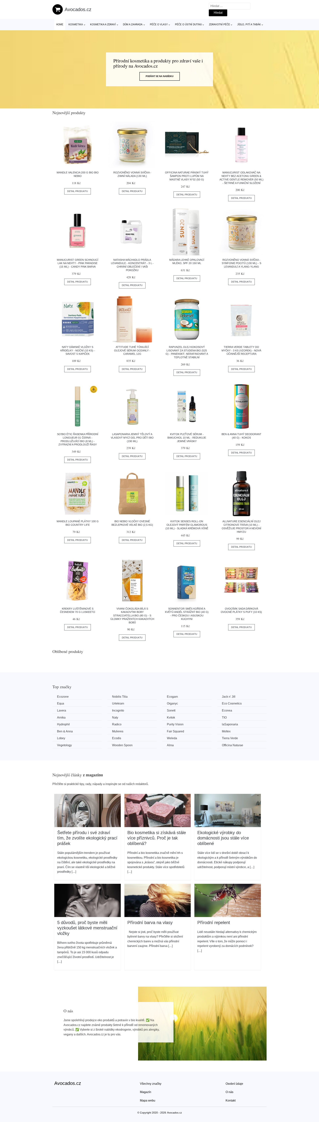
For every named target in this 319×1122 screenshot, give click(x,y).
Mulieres (117, 731)
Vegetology (64, 745)
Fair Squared (175, 731)
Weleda (172, 738)
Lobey (61, 738)
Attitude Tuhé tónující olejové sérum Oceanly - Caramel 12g (132, 350)
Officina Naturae (232, 745)
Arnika (61, 717)
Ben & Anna (65, 731)
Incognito (118, 710)
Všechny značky (150, 1083)
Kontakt (231, 1100)
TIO (224, 717)
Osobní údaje (234, 1083)
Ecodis (116, 738)
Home (59, 24)
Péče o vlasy (159, 24)
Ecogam (172, 696)
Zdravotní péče (219, 24)
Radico (116, 724)
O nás (229, 1092)
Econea (227, 710)
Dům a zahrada (133, 24)
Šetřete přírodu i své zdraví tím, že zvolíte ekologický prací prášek (87, 838)
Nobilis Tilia (120, 696)
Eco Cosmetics (232, 703)
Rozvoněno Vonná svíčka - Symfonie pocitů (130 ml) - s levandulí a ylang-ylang (241, 263)
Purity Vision (175, 724)
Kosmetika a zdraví (103, 24)
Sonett (171, 710)
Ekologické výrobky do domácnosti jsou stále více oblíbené (223, 838)
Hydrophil (63, 724)
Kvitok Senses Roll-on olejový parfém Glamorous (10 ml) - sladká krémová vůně (186, 525)
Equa (60, 703)
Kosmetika (75, 24)
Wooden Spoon (122, 745)
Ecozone (63, 696)
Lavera (61, 710)
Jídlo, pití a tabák (249, 24)
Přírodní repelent (213, 922)
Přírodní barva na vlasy (150, 922)
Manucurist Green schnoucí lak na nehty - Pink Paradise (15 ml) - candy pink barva (77, 263)
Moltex (226, 731)
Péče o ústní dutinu (188, 24)
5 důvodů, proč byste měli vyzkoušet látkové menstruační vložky (87, 928)
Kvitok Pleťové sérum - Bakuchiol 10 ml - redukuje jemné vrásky (186, 437)
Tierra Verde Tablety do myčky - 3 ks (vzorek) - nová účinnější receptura (241, 350)
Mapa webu (147, 1100)
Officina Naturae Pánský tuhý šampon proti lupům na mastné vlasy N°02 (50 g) (186, 176)
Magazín (145, 1092)
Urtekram (118, 703)
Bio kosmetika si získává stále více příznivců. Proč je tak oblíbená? (156, 838)
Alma (170, 745)
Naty (115, 717)
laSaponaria (230, 724)
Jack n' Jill (228, 696)
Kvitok (171, 717)
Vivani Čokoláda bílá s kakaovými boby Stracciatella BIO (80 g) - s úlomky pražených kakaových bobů (132, 615)
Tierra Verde (230, 738)
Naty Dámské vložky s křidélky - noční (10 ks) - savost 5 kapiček (77, 350)
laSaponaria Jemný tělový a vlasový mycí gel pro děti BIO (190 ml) (132, 437)
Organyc (172, 703)
